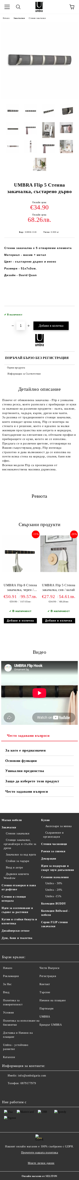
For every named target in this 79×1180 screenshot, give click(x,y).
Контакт (45, 984)
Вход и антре (14, 867)
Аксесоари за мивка (58, 826)
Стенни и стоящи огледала (14, 898)
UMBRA (45, 1016)
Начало (6, 18)
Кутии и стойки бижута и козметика (19, 921)
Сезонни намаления (55, 877)
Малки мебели (12, 820)
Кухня (45, 820)
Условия (8, 1012)
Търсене (45, 992)
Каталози (9, 1057)
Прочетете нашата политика (39, 1152)
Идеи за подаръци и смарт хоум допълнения (57, 867)
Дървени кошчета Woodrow (16, 876)
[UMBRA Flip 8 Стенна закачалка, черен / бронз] (20, 571)
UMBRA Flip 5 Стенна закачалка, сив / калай (58, 587)
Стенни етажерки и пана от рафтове (19, 887)
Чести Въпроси (49, 968)
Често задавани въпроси (28, 736)
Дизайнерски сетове (15, 930)
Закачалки (19, 18)
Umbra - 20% (53, 889)
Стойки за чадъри (17, 861)
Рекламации (11, 976)
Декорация (48, 858)
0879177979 (28, 1083)
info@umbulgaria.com (32, 1075)
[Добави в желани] (69, 312)
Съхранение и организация (53, 834)
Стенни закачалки (37, 18)
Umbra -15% (53, 896)
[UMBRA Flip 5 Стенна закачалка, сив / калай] (58, 571)
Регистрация (48, 976)
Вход (6, 992)
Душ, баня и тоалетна (17, 938)
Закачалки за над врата (21, 854)
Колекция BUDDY (53, 903)
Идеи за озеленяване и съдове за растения (17, 910)
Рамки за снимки (53, 851)
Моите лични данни (41, 1163)
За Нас (7, 984)
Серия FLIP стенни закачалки (54, 924)
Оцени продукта (16, 367)
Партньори (47, 1008)
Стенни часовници (54, 844)
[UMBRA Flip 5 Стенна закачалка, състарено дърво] (39, 98)
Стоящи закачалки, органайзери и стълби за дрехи (20, 844)
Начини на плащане (53, 1000)
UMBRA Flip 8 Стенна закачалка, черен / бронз (20, 588)
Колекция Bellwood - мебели (55, 912)
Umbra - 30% (53, 883)
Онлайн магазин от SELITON (39, 1176)
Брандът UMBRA (51, 1024)
